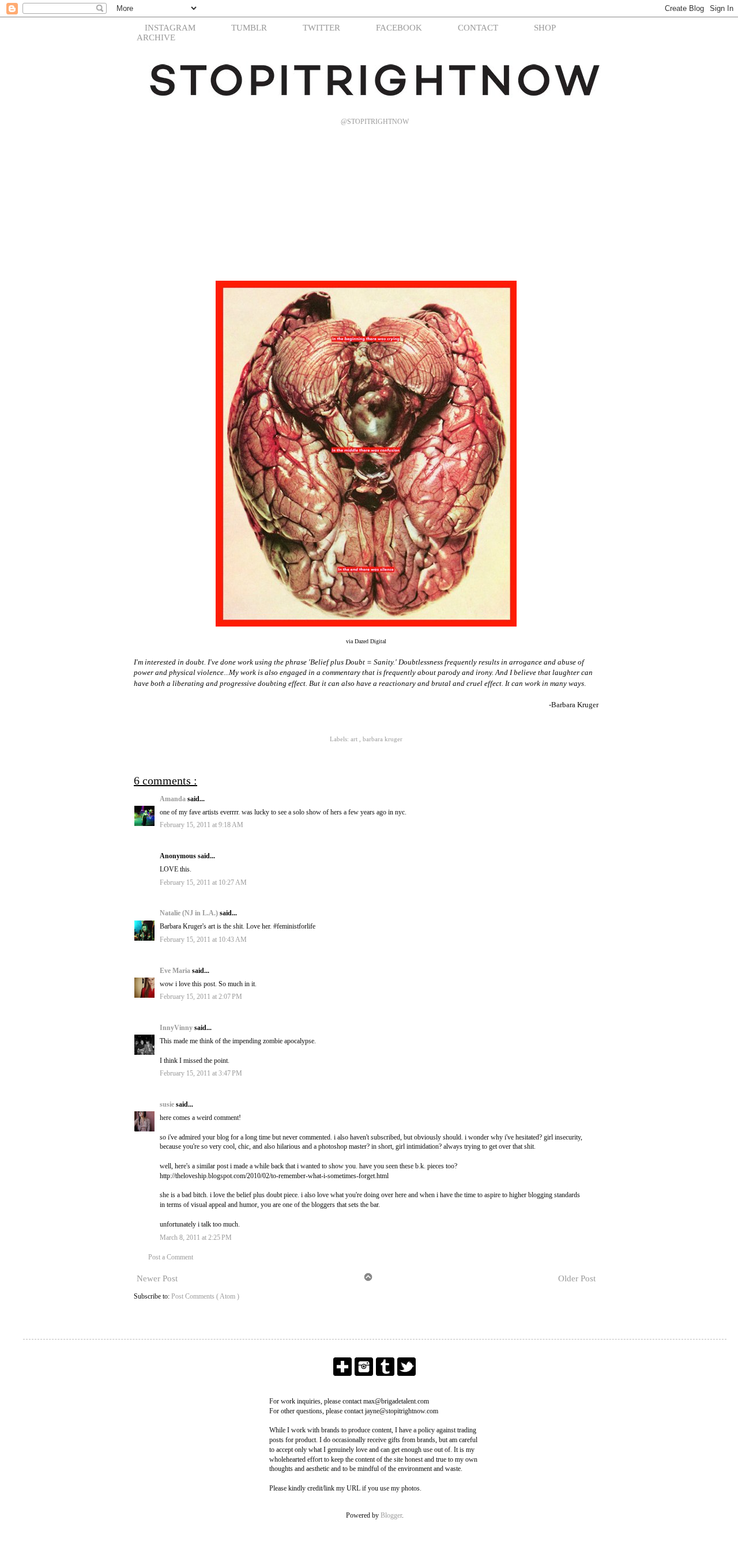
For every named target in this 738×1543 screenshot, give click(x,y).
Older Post (577, 1278)
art (355, 738)
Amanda (173, 799)
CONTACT (478, 27)
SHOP (545, 27)
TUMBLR (249, 27)
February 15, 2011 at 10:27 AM (203, 882)
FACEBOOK (399, 27)
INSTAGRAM (170, 27)
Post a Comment (170, 1257)
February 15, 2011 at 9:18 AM (201, 825)
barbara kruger (382, 738)
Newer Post (157, 1278)
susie (168, 1104)
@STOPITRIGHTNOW (375, 122)
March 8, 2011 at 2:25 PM (196, 1237)
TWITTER (321, 27)
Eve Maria (176, 971)
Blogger (391, 1515)
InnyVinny (177, 1028)
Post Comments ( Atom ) (205, 1296)
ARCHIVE (156, 37)
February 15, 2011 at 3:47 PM (201, 1073)
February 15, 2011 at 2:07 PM (201, 997)
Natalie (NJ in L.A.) (190, 913)
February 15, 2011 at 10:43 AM (203, 939)
